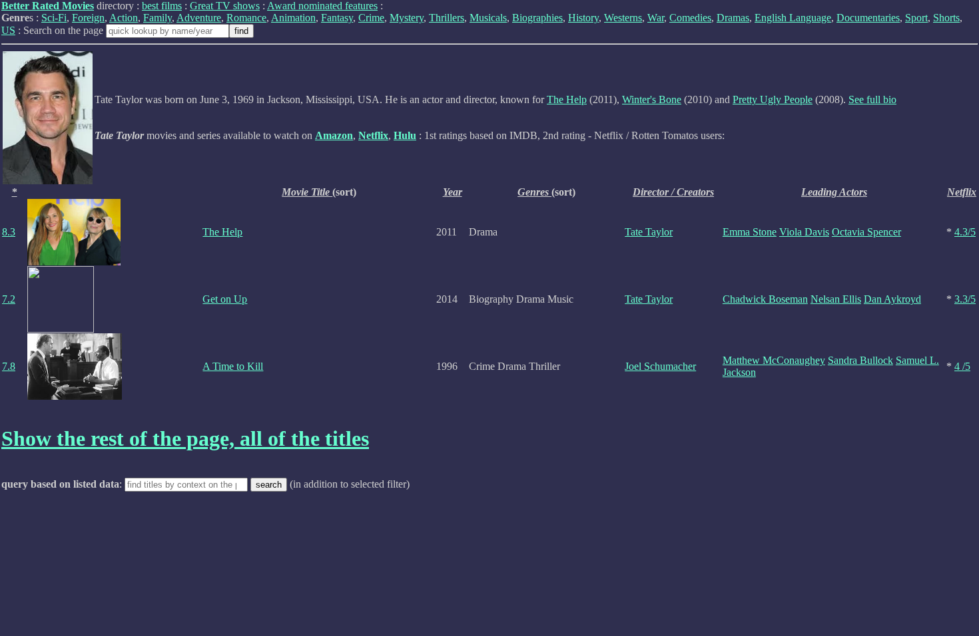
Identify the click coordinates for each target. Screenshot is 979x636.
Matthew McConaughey (774, 360)
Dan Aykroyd (892, 299)
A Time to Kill (232, 366)
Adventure (198, 17)
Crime (371, 17)
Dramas (733, 17)
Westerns (623, 17)
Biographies (537, 17)
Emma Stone (750, 232)
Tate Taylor (649, 232)
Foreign (88, 17)
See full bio (872, 99)
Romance (246, 17)
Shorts (946, 17)
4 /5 (962, 366)
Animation (293, 17)
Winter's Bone (651, 99)
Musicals (488, 17)
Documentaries (868, 17)
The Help (567, 99)
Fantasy (337, 17)
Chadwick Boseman (765, 299)
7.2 (8, 299)
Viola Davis (804, 232)
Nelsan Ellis (836, 299)
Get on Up (224, 299)
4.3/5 (965, 232)
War (655, 17)
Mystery (407, 17)
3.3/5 (965, 299)
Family (157, 17)
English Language (793, 17)
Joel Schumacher (660, 366)
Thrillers (446, 17)
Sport (916, 17)
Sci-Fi (54, 17)
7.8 (8, 366)
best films (162, 5)
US (8, 30)
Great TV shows (225, 5)
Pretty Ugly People (773, 99)
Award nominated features (322, 5)
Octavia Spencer (866, 232)
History (583, 17)
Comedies (690, 17)
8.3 (8, 232)
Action (123, 17)
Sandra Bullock (860, 360)
